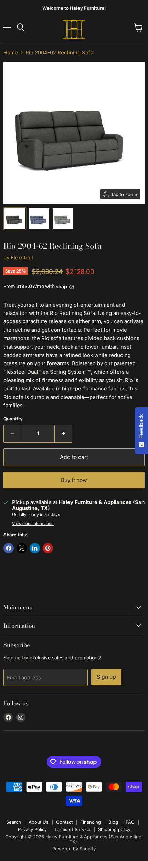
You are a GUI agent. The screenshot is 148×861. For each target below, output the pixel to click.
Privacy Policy (32, 829)
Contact (64, 822)
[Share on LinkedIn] (35, 548)
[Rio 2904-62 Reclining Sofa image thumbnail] (15, 219)
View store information (33, 523)
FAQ (130, 822)
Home (10, 52)
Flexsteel (22, 257)
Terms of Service (72, 829)
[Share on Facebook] (8, 548)
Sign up (106, 677)
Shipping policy (114, 829)
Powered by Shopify (74, 848)
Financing (90, 822)
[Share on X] (22, 548)
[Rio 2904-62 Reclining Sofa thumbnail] (39, 219)
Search (13, 822)
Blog (113, 822)
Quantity (13, 418)
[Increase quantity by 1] (63, 434)
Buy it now (74, 480)
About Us (39, 822)
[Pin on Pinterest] (48, 548)
